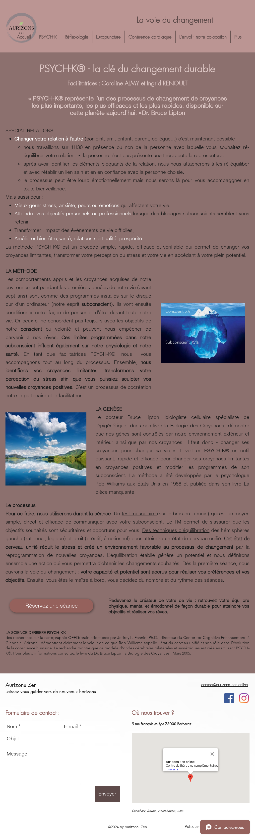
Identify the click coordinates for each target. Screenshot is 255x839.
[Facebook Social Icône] (229, 698)
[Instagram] (244, 698)
